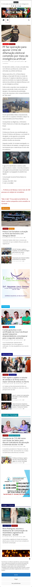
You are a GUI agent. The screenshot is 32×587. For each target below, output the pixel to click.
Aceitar (16, 575)
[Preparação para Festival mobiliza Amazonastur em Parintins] (6, 257)
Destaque (5, 228)
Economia (12, 327)
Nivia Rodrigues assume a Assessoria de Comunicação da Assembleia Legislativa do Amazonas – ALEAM (15, 531)
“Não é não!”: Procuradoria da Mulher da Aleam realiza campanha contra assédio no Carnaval (15, 201)
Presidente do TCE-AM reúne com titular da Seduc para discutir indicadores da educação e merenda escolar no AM (16, 441)
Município (11, 228)
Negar (16, 579)
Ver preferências (16, 583)
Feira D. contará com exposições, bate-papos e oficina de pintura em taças (20, 397)
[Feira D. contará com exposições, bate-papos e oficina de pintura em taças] (6, 394)
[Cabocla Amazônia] (3, 20)
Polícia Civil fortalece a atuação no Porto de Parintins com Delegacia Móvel (15, 233)
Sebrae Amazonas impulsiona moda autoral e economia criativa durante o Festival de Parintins (20, 405)
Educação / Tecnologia (14, 435)
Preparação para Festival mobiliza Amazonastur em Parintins (20, 258)
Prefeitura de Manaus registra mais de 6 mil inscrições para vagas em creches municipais (19, 459)
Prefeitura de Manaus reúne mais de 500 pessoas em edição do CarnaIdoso (15, 191)
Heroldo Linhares (20, 61)
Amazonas (5, 44)
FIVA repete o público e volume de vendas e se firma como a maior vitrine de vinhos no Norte (16, 379)
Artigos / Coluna (6, 525)
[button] (29, 559)
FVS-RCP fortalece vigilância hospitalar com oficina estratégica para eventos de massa (20, 250)
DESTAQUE (12, 44)
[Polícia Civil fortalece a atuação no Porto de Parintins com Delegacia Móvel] (16, 211)
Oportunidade (12, 374)
